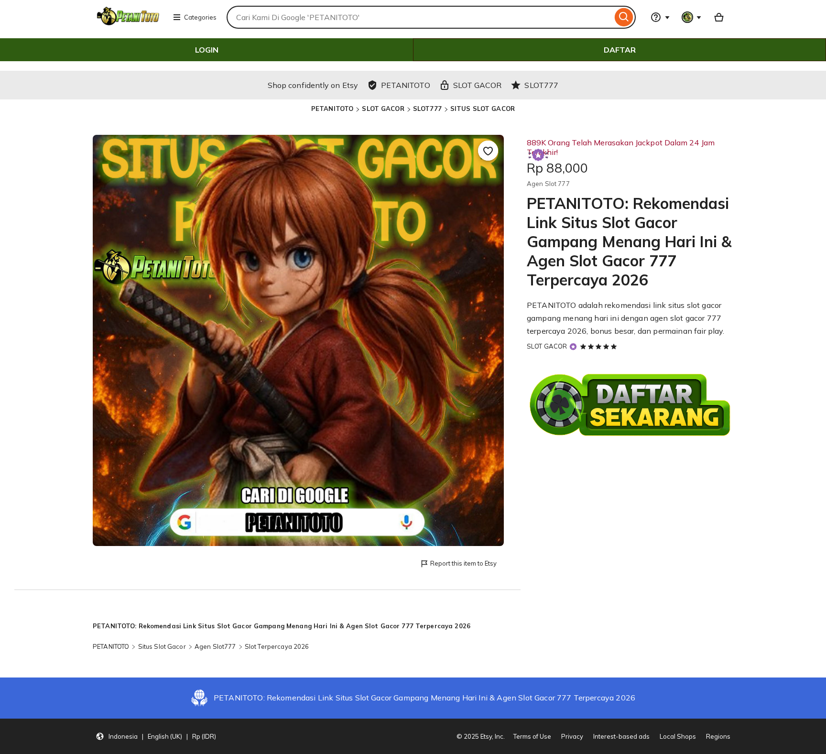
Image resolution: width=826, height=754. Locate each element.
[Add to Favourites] (488, 151)
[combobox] (419, 17)
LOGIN (206, 50)
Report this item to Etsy (463, 563)
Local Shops (678, 736)
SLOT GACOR (383, 108)
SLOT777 (427, 108)
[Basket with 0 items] (718, 17)
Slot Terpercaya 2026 (277, 646)
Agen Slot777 (215, 646)
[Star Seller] (573, 346)
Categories (200, 17)
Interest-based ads (621, 736)
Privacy (572, 736)
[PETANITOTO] (129, 23)
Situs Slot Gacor (162, 646)
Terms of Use (532, 736)
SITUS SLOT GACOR (482, 108)
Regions (718, 736)
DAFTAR (620, 50)
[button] (155, 736)
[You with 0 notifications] (691, 17)
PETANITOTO (332, 108)
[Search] (624, 17)
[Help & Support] (660, 17)
